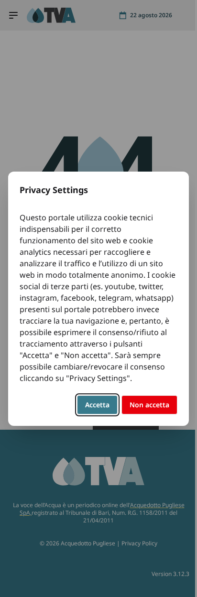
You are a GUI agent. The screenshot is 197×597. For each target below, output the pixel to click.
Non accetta (149, 404)
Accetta (97, 404)
